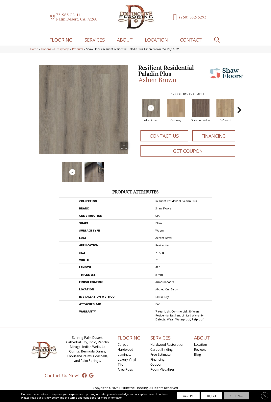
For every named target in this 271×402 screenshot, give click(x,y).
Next (131, 170)
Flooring (61, 39)
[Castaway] (176, 108)
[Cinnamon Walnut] (200, 108)
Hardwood (125, 349)
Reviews (200, 349)
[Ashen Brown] (151, 108)
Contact (191, 39)
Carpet (123, 344)
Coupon (156, 364)
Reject (211, 396)
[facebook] (84, 375)
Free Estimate (160, 354)
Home (34, 49)
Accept (188, 396)
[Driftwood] (225, 108)
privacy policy (50, 397)
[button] (218, 40)
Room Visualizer (162, 369)
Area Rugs (125, 369)
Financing (214, 135)
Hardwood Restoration (167, 344)
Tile (120, 364)
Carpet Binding (161, 349)
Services (95, 39)
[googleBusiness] (91, 375)
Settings (236, 396)
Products (77, 49)
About (125, 39)
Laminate (125, 354)
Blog (197, 354)
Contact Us (164, 135)
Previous (36, 170)
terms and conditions (83, 397)
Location (156, 39)
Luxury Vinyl (61, 49)
